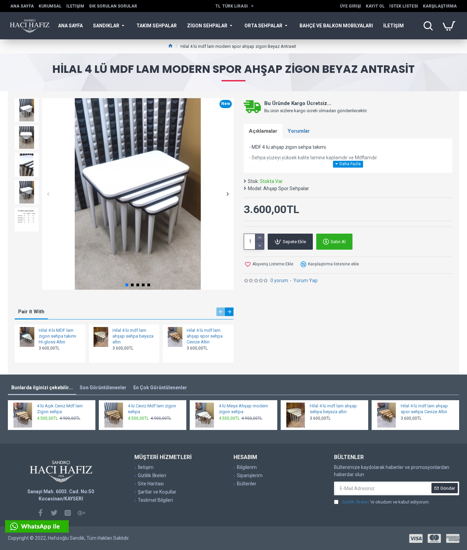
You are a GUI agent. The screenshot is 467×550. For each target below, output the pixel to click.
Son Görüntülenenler (103, 387)
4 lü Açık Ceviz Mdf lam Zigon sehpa (60, 408)
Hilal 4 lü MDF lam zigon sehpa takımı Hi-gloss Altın (57, 336)
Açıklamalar (263, 131)
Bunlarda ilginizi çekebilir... (42, 387)
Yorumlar (299, 131)
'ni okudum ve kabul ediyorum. (386, 502)
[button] (48, 194)
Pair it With (31, 312)
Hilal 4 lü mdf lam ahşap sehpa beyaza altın (133, 336)
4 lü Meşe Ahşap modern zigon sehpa (243, 408)
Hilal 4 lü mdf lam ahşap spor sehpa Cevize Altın (205, 336)
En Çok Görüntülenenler (160, 387)
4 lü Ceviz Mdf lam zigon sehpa (152, 408)
